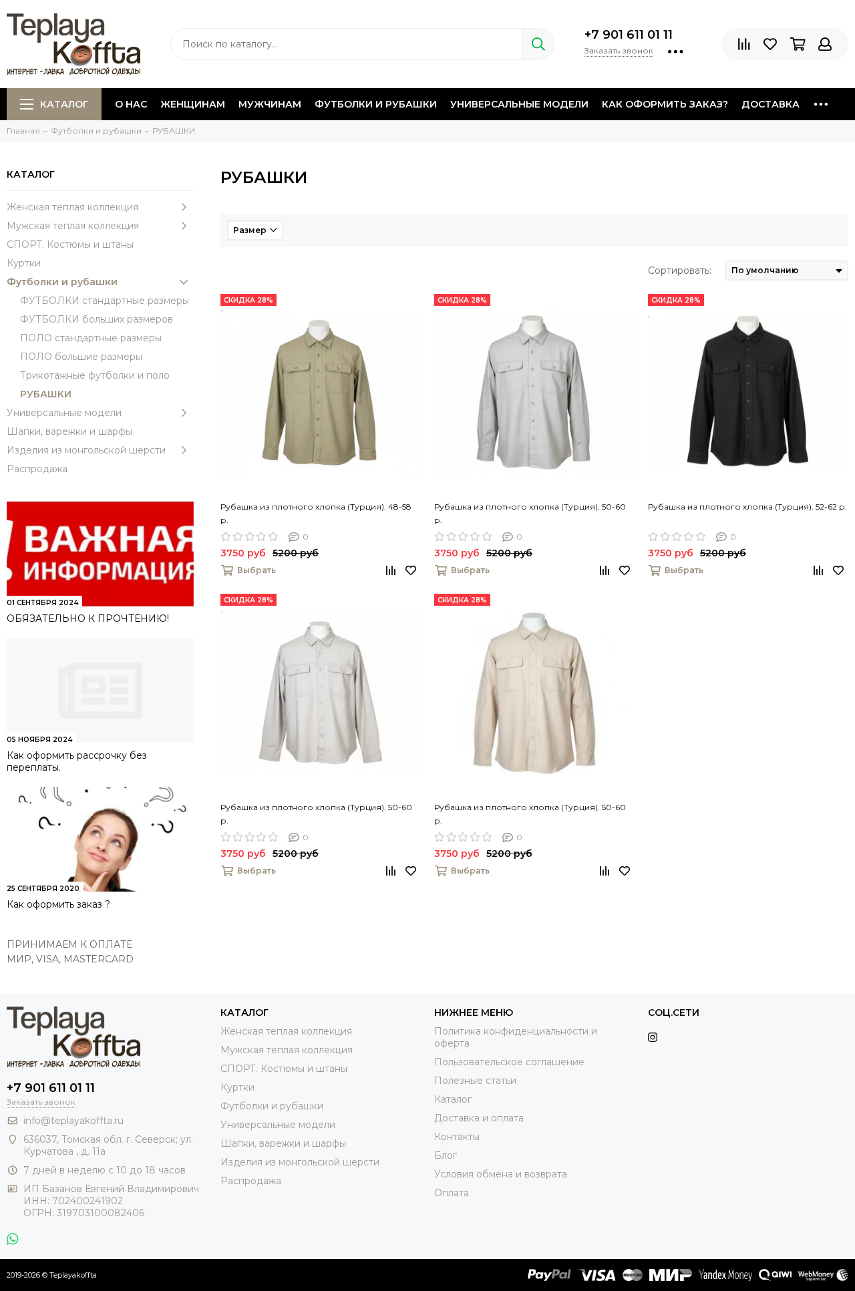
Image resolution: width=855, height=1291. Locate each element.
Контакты (457, 1137)
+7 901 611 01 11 (628, 34)
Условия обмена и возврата (500, 1174)
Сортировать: (679, 270)
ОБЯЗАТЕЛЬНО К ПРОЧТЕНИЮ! (88, 618)
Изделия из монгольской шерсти (86, 450)
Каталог (64, 104)
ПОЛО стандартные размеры (91, 338)
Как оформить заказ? (665, 104)
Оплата (451, 1193)
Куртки (24, 263)
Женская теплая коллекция (72, 207)
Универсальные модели (519, 104)
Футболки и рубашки (376, 104)
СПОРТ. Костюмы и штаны (70, 244)
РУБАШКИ (45, 394)
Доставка (770, 104)
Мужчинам (269, 104)
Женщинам (192, 104)
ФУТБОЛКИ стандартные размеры (104, 301)
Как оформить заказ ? (58, 904)
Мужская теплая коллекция (73, 226)
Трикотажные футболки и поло (95, 375)
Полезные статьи (475, 1081)
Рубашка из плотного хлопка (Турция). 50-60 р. (530, 513)
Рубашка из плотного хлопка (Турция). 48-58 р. (315, 513)
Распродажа (37, 469)
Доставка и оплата (479, 1118)
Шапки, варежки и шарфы (69, 431)
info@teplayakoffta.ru (73, 1121)
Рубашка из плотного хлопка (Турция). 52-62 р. (747, 507)
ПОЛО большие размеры (81, 357)
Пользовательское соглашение (509, 1062)
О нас (131, 104)
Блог (445, 1155)
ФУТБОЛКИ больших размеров (96, 319)
